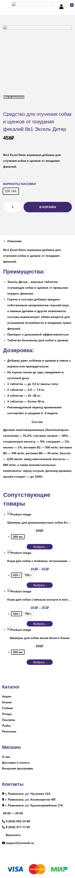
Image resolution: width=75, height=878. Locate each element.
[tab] (39, 241)
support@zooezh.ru (20, 843)
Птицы (7, 714)
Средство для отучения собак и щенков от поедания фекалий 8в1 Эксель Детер (37, 121)
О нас (6, 756)
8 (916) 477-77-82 (18, 827)
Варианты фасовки (19, 184)
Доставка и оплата (16, 762)
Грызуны (8, 719)
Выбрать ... (40, 546)
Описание (14, 241)
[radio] (11, 191)
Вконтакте (13, 835)
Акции (6, 696)
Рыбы (6, 725)
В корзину (47, 207)
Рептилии (9, 731)
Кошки (7, 702)
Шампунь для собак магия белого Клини (40, 638)
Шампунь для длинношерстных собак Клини (40, 522)
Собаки (7, 708)
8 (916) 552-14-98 (18, 821)
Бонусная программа (17, 768)
